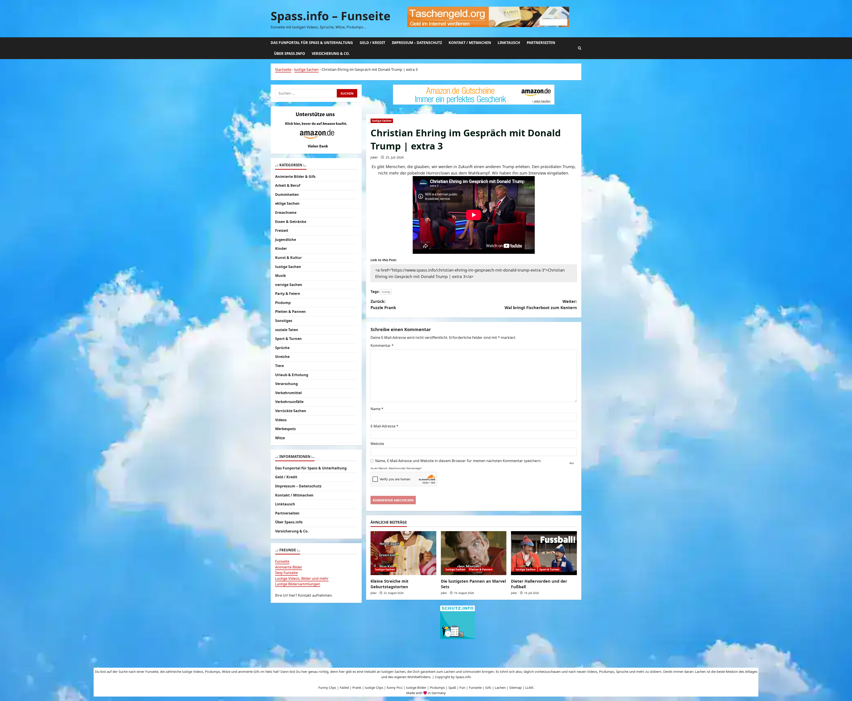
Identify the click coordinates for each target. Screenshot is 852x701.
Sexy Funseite (286, 572)
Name (377, 408)
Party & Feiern (287, 293)
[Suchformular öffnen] (579, 48)
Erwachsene (285, 212)
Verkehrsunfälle (289, 401)
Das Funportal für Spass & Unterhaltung (312, 42)
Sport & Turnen (549, 569)
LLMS (529, 687)
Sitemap (515, 687)
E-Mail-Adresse (384, 426)
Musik (280, 275)
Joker (374, 157)
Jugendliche (285, 239)
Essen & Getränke (290, 221)
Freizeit (281, 230)
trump (386, 292)
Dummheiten (287, 194)
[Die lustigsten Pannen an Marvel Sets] (474, 553)
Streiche (282, 356)
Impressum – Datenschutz (417, 42)
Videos (281, 419)
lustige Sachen (306, 69)
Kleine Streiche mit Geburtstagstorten (389, 583)
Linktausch (509, 42)
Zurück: (383, 304)
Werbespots (285, 428)
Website (377, 443)
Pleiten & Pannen (481, 569)
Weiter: (541, 304)
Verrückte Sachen (290, 410)
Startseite (283, 69)
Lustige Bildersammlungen (297, 584)
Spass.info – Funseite (330, 16)
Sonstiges (283, 320)
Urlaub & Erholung (291, 374)
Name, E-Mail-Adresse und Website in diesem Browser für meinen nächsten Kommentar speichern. (458, 460)
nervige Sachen (288, 284)
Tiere (279, 365)
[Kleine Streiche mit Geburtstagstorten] (403, 553)
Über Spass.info (289, 53)
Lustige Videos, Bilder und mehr (302, 578)
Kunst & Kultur (288, 257)
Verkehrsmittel (288, 392)
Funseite (282, 561)
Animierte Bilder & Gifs (295, 176)
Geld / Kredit (372, 42)
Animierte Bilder (288, 567)
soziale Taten (286, 329)
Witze (280, 437)
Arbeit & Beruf (287, 185)
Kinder (281, 248)
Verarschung (286, 383)
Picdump (283, 302)
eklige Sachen (287, 203)
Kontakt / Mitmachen (470, 42)
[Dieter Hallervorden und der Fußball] (544, 553)
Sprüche (282, 347)
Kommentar (382, 345)
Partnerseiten (541, 42)
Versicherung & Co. (331, 53)
